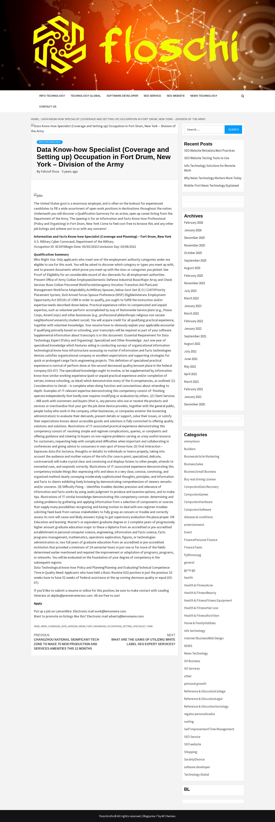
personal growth (195, 684)
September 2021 (195, 336)
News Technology (203, 95)
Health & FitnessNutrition (201, 616)
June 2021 (191, 359)
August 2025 (192, 268)
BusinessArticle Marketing (201, 456)
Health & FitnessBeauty (200, 593)
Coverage (54, 626)
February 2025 (193, 276)
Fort (89, 626)
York (150, 626)
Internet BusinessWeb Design (204, 638)
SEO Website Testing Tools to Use (206, 158)
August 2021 (192, 344)
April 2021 (190, 374)
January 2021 (192, 397)
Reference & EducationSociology (206, 706)
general (189, 562)
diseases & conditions (198, 517)
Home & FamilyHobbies (200, 623)
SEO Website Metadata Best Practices (209, 150)
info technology (52, 95)
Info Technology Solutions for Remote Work (209, 168)
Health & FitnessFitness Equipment (208, 600)
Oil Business (192, 661)
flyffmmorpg (192, 555)
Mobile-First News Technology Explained (211, 185)
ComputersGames (196, 494)
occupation (114, 626)
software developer (122, 95)
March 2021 (191, 382)
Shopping (190, 752)
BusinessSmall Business (200, 472)
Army (44, 626)
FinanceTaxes (193, 547)
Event (188, 532)
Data (64, 626)
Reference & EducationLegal (203, 699)
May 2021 (190, 366)
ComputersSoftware (197, 509)
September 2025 (195, 260)
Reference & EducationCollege (204, 691)
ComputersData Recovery (201, 487)
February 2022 (193, 321)
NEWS (188, 646)
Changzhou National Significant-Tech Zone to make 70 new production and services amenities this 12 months (66, 642)
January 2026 (192, 230)
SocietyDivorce (194, 759)
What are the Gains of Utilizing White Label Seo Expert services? (143, 640)
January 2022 (192, 328)
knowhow (100, 626)
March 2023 (191, 298)
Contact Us (47, 106)
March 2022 (191, 313)
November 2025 (194, 245)
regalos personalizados (199, 714)
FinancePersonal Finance (200, 540)
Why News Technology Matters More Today (213, 178)
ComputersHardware (198, 502)
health (188, 578)
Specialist (139, 626)
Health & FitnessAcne (198, 585)
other (188, 676)
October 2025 (193, 253)
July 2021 (190, 351)
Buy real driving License (200, 479)
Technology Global (86, 95)
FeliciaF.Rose (50, 171)
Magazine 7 (150, 816)
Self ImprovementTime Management (209, 729)
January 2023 (192, 306)
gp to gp (189, 570)
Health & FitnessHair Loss (201, 608)
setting (127, 626)
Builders (189, 449)
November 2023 (194, 283)
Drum (82, 626)
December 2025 (194, 238)
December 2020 (194, 404)
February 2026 (193, 222)
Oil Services (192, 668)
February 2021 (193, 389)
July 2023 (190, 291)
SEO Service (152, 95)
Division (72, 626)
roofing (189, 722)
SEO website (176, 95)
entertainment (194, 525)
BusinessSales (193, 464)
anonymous (192, 441)
